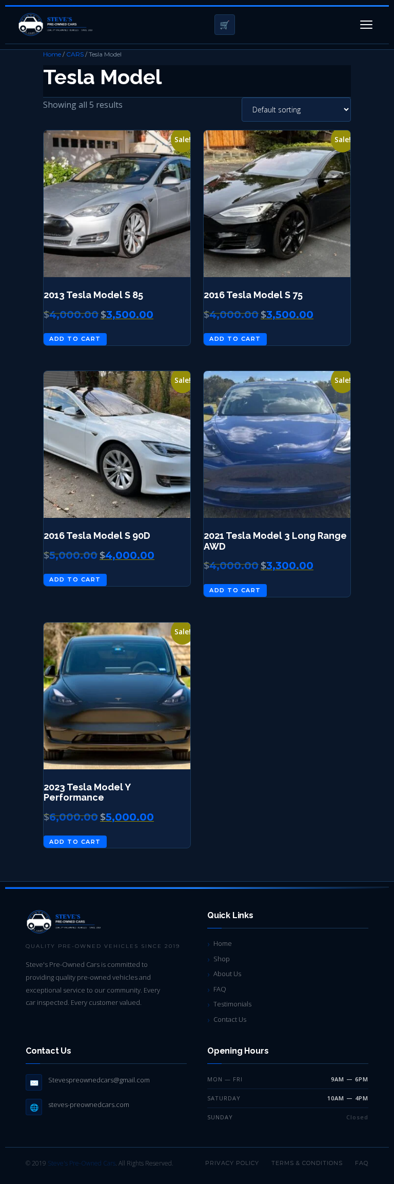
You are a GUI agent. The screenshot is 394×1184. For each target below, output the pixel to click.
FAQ (219, 989)
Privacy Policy (232, 1163)
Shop (221, 958)
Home (52, 54)
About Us (227, 973)
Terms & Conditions (307, 1163)
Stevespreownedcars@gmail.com (99, 1079)
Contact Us (229, 1019)
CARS (75, 54)
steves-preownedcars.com (88, 1104)
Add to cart (75, 338)
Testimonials (232, 1003)
